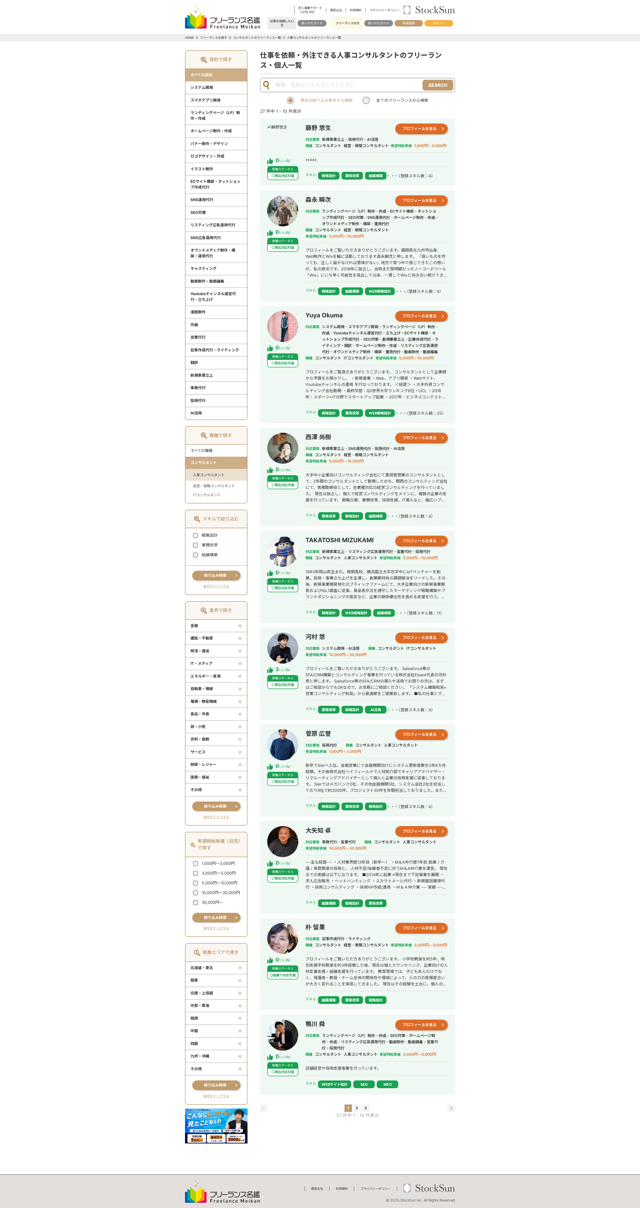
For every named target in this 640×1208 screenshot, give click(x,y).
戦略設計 (210, 535)
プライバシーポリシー (385, 10)
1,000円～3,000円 (218, 863)
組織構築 (210, 554)
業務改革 (210, 544)
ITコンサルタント (207, 495)
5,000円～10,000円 (220, 882)
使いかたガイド (312, 23)
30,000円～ (212, 902)
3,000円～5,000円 (219, 873)
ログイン (439, 23)
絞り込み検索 (215, 575)
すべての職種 (201, 450)
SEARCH (437, 85)
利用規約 (356, 10)
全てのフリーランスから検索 (402, 100)
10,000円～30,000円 (221, 892)
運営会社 (336, 10)
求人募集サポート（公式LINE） (310, 10)
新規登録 (409, 23)
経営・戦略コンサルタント (214, 486)
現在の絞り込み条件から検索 (326, 100)
